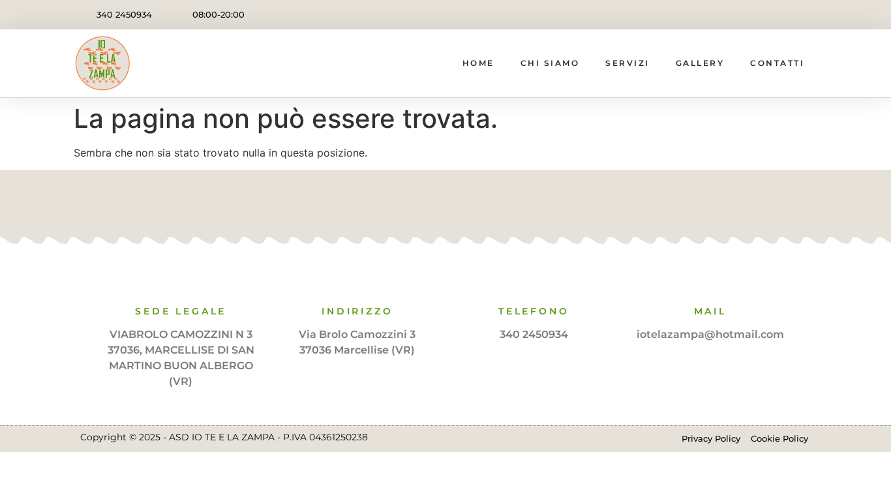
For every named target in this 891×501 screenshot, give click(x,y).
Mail (710, 311)
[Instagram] (802, 14)
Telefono (533, 311)
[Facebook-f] (773, 14)
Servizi (627, 63)
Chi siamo (550, 63)
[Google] (465, 202)
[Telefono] (533, 281)
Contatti (777, 63)
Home (478, 63)
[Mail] (710, 281)
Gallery (700, 63)
